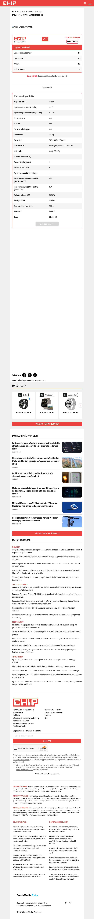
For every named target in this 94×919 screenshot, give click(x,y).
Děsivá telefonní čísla (36, 786)
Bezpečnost (16, 452)
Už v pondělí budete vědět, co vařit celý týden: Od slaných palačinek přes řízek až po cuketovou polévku (64, 829)
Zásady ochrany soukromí (23, 723)
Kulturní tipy (57, 789)
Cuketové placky (74, 798)
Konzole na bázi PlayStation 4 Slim (53, 813)
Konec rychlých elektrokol (54, 808)
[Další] (80, 405)
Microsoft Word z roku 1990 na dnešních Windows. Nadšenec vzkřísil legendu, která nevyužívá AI (34, 504)
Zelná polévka (19, 801)
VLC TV (25, 815)
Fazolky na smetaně (51, 796)
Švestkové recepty (64, 801)
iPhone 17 (16, 815)
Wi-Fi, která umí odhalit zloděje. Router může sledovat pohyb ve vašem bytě (32, 474)
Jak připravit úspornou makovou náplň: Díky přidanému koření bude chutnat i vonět (63, 850)
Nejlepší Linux (52, 815)
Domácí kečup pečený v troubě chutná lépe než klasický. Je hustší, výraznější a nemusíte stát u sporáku (64, 860)
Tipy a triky (17, 657)
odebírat (47, 741)
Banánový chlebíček (20, 798)
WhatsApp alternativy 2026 (51, 791)
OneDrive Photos (33, 810)
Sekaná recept (39, 801)
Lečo (54, 801)
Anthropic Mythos (19, 813)
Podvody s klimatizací (37, 815)
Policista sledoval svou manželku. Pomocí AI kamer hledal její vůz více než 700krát (35, 519)
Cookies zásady (19, 726)
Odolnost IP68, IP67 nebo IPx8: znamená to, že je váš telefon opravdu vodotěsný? (45, 670)
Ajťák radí (67, 789)
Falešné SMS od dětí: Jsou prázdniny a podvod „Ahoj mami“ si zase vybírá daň (43, 645)
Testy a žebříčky (19, 585)
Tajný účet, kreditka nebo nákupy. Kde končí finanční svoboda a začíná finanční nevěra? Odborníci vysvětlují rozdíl (64, 876)
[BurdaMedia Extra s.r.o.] (25, 703)
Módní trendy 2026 (33, 791)
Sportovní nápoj (48, 798)
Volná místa (18, 712)
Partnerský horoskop (68, 786)
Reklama (16, 715)
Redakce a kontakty (52, 710)
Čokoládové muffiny (68, 796)
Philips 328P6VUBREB (35, 11)
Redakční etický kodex (53, 712)
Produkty (21, 11)
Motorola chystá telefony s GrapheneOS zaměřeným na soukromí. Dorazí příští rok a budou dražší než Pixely (35, 491)
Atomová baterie (33, 813)
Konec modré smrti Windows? (52, 810)
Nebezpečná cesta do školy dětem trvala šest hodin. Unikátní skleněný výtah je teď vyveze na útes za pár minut (35, 461)
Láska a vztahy (46, 789)
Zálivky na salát (61, 798)
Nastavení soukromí (21, 721)
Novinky (15, 467)
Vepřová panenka (36, 796)
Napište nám (40, 380)
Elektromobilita (73, 813)
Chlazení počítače (36, 808)
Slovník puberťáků (52, 786)
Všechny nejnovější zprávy (47, 533)
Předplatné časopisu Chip (23, 710)
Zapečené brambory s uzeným (31, 803)
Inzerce (47, 715)
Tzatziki (29, 801)
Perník (48, 801)
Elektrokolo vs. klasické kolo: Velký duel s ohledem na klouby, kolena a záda (43, 666)
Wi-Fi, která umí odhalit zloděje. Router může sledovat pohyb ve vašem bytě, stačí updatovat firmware (29, 848)
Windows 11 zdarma (72, 810)
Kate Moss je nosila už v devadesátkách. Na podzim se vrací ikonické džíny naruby (64, 868)
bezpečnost (18, 622)
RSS (45, 718)
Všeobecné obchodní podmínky (26, 718)
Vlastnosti (47, 87)
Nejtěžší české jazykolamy (29, 789)
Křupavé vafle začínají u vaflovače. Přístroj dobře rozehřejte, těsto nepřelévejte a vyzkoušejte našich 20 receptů (62, 839)
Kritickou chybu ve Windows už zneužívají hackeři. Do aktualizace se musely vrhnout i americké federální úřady (36, 446)
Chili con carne (34, 798)
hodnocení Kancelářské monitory (51, 76)
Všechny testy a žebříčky (47, 424)
